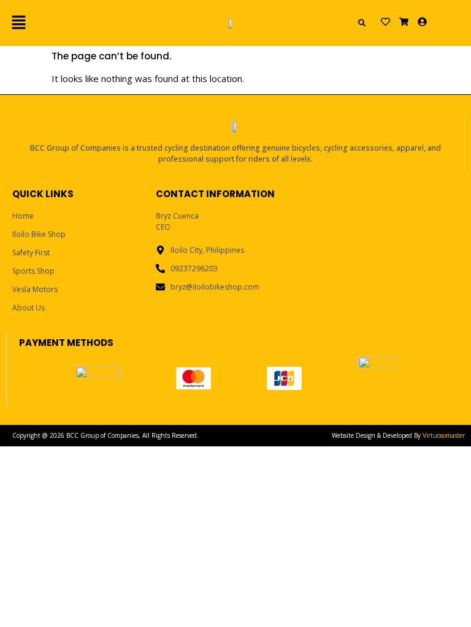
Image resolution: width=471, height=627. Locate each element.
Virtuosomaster (444, 435)
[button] (77, 23)
